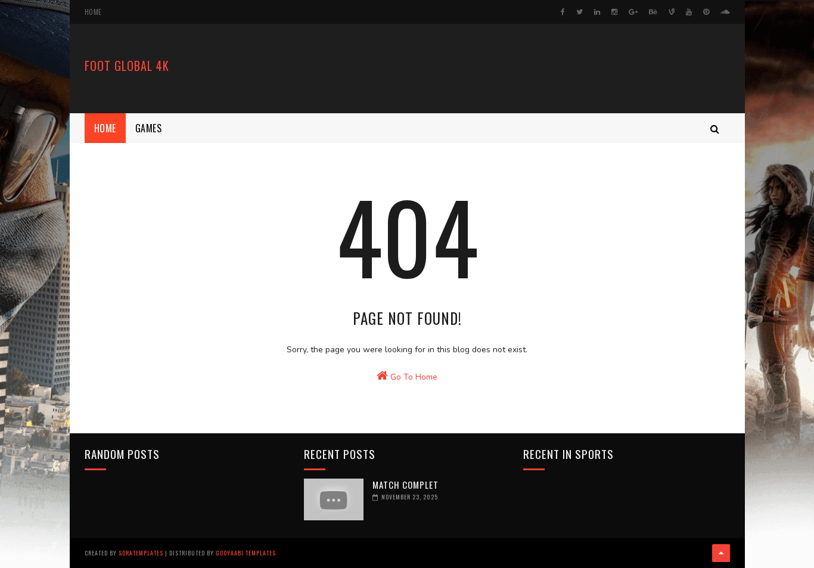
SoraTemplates (141, 552)
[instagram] (614, 12)
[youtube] (689, 12)
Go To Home (412, 377)
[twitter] (579, 12)
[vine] (671, 12)
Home (93, 12)
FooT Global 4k (127, 66)
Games (148, 128)
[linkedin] (597, 12)
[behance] (653, 12)
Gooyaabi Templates (246, 552)
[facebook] (563, 12)
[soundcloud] (725, 12)
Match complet (405, 484)
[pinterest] (706, 12)
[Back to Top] (721, 553)
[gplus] (633, 12)
